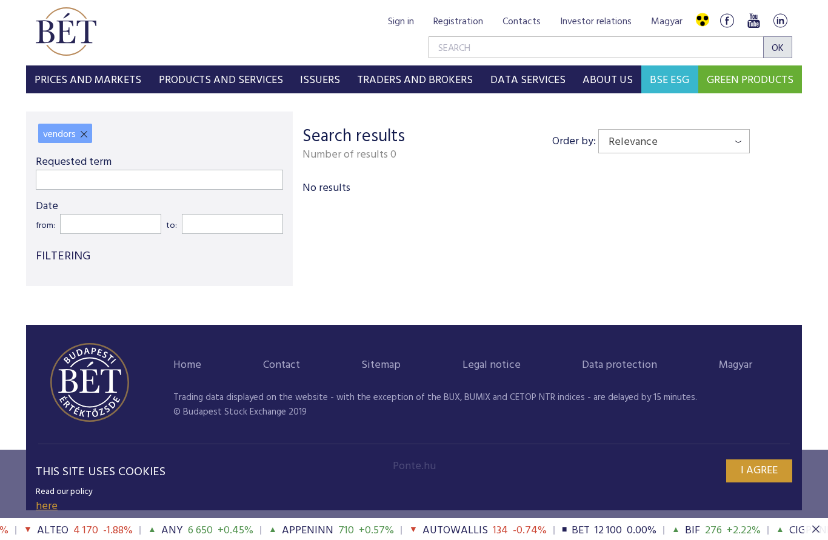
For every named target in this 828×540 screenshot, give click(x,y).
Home (187, 365)
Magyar (667, 22)
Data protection (619, 365)
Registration (458, 22)
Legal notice (491, 365)
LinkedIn (780, 20)
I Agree (759, 470)
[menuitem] (88, 79)
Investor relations (596, 22)
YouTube (753, 20)
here (47, 506)
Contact (281, 365)
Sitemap (381, 365)
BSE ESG (669, 80)
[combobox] (674, 141)
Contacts (521, 22)
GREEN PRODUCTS (750, 80)
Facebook (727, 20)
